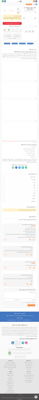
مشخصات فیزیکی (32, 176)
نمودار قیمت (14, 43)
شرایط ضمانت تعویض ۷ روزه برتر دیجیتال (10, 365)
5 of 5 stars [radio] (21, 302)
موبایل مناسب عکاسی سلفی (12, 38)
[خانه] (36, 4)
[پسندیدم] (34, 239)
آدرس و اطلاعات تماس (28, 365)
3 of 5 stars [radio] (23, 302)
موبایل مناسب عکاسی (7, 36)
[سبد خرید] (3, 1)
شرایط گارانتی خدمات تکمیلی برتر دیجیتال (10, 367)
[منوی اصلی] (36, 1)
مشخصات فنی (22, 43)
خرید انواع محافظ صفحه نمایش (10, 392)
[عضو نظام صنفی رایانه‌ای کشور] (20, 357)
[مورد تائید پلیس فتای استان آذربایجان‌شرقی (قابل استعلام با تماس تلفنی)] (13, 356)
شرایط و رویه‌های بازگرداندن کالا (28, 375)
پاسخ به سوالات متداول (28, 364)
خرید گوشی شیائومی (10, 375)
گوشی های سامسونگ (17, 53)
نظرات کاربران (6, 43)
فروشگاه (34, 4)
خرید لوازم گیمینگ (10, 383)
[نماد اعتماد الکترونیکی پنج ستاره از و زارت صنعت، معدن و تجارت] (19, 349)
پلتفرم (34, 182)
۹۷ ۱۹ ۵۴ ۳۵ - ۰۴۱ (10, 315)
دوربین (34, 187)
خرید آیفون (10, 376)
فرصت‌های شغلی (28, 369)
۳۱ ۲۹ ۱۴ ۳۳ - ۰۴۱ (23, 315)
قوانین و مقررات (10, 369)
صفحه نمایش (33, 179)
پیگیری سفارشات (28, 378)
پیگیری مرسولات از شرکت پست (28, 376)
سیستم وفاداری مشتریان (28, 382)
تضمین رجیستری (28, 373)
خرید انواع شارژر (10, 388)
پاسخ (5, 239)
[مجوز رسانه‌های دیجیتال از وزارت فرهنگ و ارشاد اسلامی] (22, 353)
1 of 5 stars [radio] (25, 302)
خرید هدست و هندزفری (10, 385)
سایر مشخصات (33, 201)
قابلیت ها (34, 195)
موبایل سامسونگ (29, 4)
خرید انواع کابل (10, 387)
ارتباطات (34, 193)
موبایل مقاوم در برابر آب (16, 36)
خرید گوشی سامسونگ (10, 373)
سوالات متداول (20, 318)
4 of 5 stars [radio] (22, 302)
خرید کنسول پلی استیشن (10, 382)
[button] (24, 18)
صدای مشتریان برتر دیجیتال (29, 380)
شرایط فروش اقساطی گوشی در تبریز (10, 364)
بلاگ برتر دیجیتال (28, 367)
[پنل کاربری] (5, 1)
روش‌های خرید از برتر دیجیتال (10, 362)
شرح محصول (29, 43)
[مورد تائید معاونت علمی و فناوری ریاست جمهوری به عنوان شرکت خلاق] (9, 353)
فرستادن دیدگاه (31, 305)
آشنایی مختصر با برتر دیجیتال (28, 362)
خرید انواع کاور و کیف (10, 390)
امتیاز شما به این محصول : (30, 302)
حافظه (34, 185)
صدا (34, 190)
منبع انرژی (33, 198)
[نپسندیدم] (30, 239)
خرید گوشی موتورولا (10, 378)
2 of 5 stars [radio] (24, 302)
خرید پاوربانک (10, 380)
